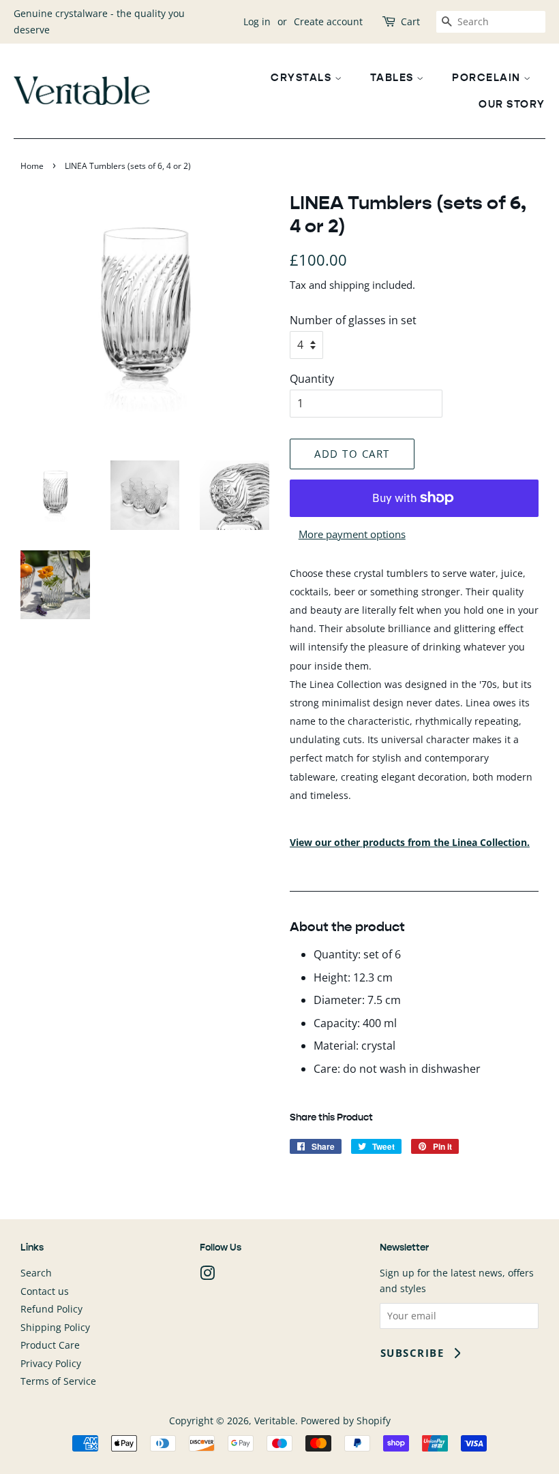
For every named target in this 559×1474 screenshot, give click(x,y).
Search (36, 1272)
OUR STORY (512, 103)
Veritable (274, 1420)
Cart (410, 21)
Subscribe (412, 1353)
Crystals (303, 77)
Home (32, 166)
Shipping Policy (55, 1327)
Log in (257, 21)
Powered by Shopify (346, 1420)
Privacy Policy (50, 1363)
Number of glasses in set (353, 320)
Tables (393, 77)
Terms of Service (58, 1381)
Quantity (312, 378)
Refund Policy (51, 1308)
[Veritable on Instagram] (207, 1275)
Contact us (44, 1291)
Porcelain (488, 77)
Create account (328, 21)
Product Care (50, 1344)
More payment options (352, 534)
